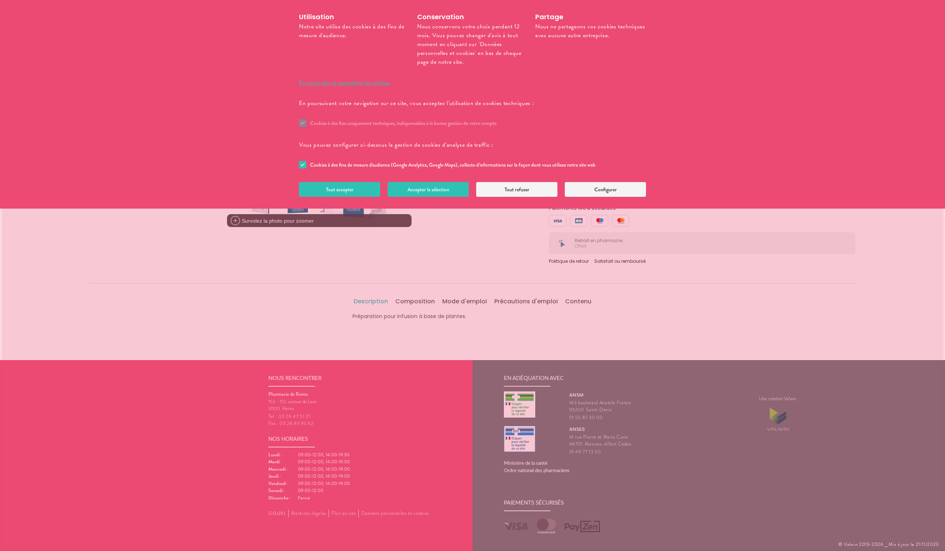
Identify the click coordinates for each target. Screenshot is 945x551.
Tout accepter (340, 189)
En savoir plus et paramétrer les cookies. (345, 82)
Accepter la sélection (428, 189)
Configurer (605, 189)
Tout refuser (517, 189)
